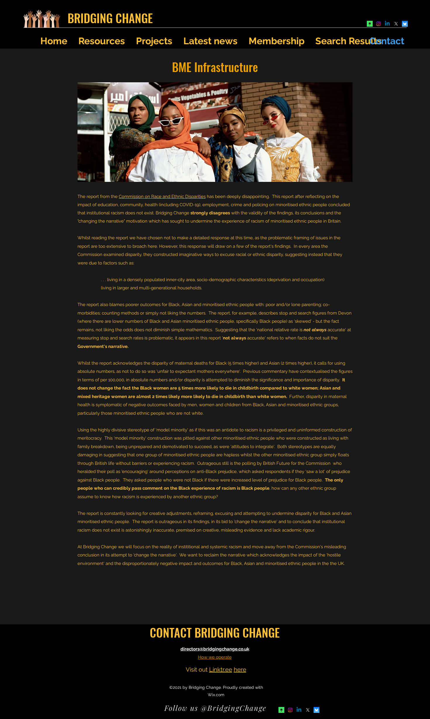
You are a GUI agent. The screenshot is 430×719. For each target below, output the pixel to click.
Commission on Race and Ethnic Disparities (162, 196)
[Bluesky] (405, 24)
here (240, 669)
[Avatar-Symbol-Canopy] (370, 24)
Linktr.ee (220, 669)
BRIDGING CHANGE (110, 18)
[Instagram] (378, 24)
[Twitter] (396, 24)
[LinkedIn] (387, 24)
